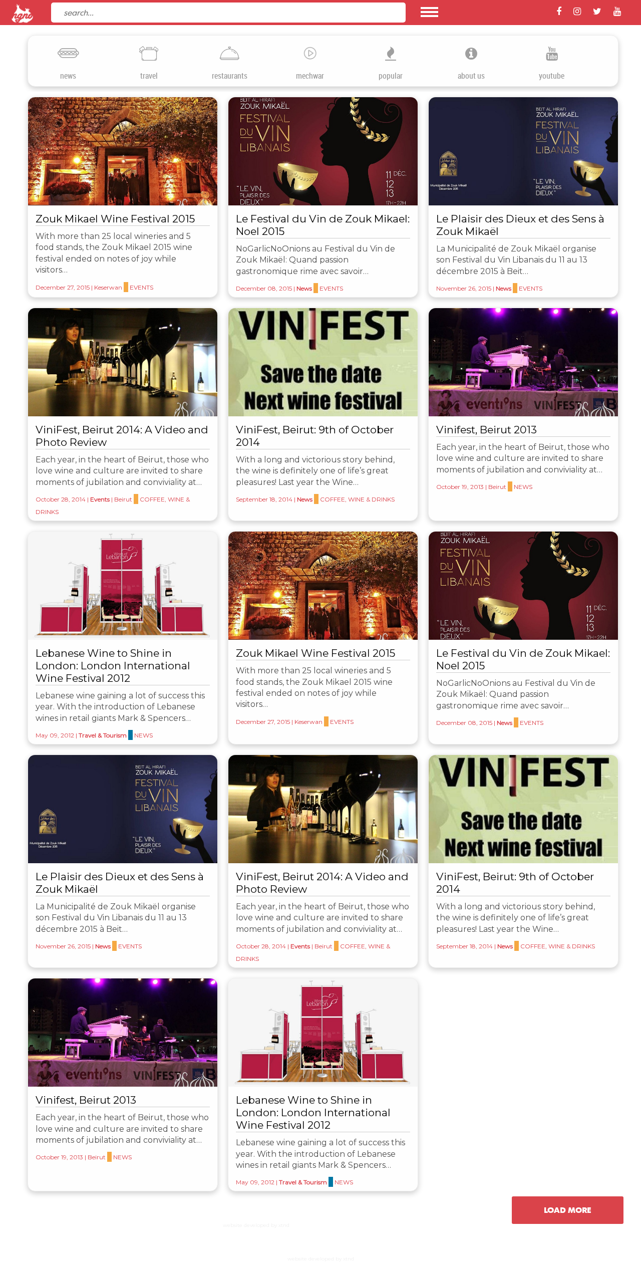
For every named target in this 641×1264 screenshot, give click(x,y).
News (304, 288)
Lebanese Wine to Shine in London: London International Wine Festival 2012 (113, 665)
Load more (567, 1210)
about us (471, 76)
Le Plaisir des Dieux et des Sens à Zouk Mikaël (520, 224)
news (68, 76)
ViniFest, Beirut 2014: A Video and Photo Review (122, 435)
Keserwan (108, 287)
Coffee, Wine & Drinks (357, 499)
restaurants (229, 76)
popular (391, 76)
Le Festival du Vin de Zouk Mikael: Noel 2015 (323, 224)
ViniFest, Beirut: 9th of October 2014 (315, 435)
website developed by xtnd (256, 1225)
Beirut (123, 499)
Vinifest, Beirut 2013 (486, 429)
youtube (551, 76)
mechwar (310, 76)
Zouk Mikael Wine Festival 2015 (115, 218)
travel (149, 76)
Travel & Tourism (103, 735)
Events (141, 287)
